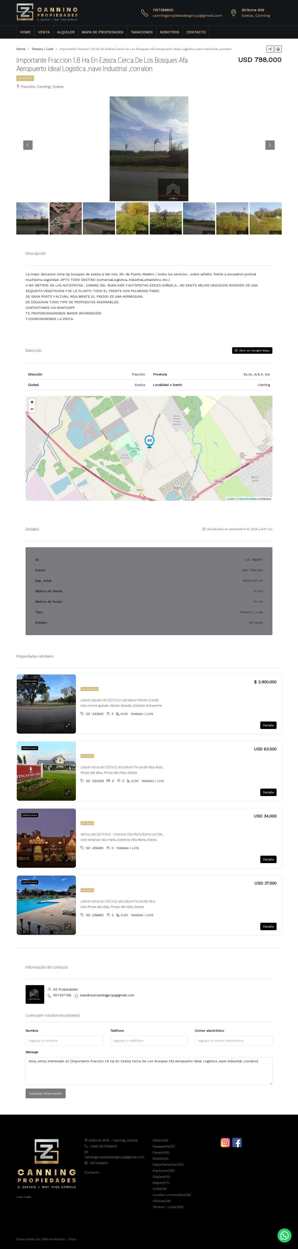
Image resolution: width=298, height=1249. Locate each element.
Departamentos (164, 1164)
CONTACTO (196, 32)
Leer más (23, 1197)
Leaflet (230, 498)
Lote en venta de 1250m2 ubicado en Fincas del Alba (118, 901)
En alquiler (89, 689)
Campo (158, 1140)
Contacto (92, 1172)
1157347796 (62, 995)
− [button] (32, 409)
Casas (157, 1152)
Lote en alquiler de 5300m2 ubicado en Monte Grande (120, 700)
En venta (25, 78)
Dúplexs (158, 1176)
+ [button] (32, 402)
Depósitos (160, 1170)
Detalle (268, 725)
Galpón (158, 1182)
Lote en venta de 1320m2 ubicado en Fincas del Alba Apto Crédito (127, 767)
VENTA (44, 32)
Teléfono (117, 1030)
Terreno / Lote (164, 1207)
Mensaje (32, 1052)
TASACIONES (142, 32)
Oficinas (158, 1201)
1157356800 (163, 10)
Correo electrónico (209, 1030)
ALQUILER (65, 32)
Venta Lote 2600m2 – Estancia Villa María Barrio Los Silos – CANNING (131, 834)
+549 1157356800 (103, 1146)
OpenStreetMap (248, 498)
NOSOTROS (169, 32)
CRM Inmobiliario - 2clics (59, 1239)
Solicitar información (45, 1093)
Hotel (156, 1189)
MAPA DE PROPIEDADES (102, 32)
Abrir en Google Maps (254, 350)
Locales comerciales (168, 1195)
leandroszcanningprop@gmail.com (107, 995)
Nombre (32, 1030)
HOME (25, 32)
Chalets (158, 1158)
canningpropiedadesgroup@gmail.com (187, 15)
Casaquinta (161, 1146)
